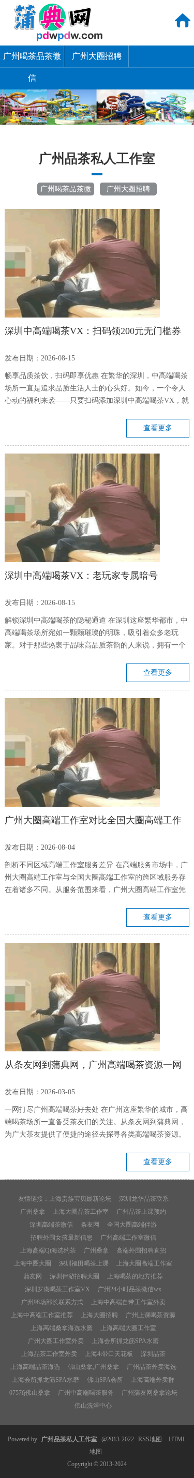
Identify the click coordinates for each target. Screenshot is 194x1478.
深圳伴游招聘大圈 (74, 1276)
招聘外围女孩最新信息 (62, 1237)
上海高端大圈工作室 (128, 1328)
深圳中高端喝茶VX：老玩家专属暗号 (81, 575)
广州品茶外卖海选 (151, 1366)
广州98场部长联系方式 (52, 1302)
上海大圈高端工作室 (144, 1263)
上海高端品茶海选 (35, 1366)
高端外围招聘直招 (141, 1250)
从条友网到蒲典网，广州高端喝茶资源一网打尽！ (93, 1066)
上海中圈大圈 (32, 1263)
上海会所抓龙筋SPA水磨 (125, 1341)
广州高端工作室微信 (128, 1237)
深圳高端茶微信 (51, 1224)
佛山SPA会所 (105, 1379)
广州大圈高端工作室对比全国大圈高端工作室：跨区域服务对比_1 (93, 821)
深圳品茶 (153, 1354)
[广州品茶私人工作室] (52, 39)
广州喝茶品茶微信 (32, 59)
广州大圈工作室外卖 (56, 1341)
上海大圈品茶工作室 (81, 1211)
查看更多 (157, 428)
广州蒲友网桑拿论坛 (149, 1392)
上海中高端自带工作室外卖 (128, 1302)
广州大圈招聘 (97, 56)
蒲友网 (32, 1276)
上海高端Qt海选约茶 (48, 1250)
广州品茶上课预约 (141, 1211)
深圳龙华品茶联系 (144, 1198)
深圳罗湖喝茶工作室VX (57, 1289)
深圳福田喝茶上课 (84, 1263)
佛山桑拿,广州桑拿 (93, 1366)
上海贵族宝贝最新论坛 (80, 1198)
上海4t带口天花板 (109, 1354)
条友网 (90, 1224)
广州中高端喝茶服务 (86, 1392)
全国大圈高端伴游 (132, 1224)
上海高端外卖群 (152, 1379)
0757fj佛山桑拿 (29, 1392)
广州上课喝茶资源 (150, 1315)
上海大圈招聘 (99, 1315)
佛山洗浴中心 (93, 1405)
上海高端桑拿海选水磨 (62, 1328)
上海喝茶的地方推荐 (135, 1276)
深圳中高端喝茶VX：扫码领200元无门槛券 (93, 331)
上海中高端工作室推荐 (42, 1315)
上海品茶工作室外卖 (49, 1354)
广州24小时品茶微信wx (129, 1289)
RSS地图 (150, 1439)
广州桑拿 (32, 1211)
